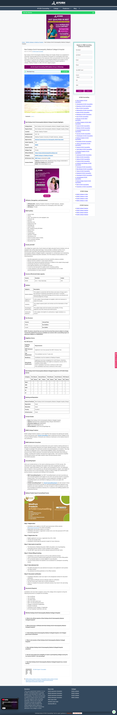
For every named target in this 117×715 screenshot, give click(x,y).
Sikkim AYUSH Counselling (82, 157)
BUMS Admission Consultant (55, 695)
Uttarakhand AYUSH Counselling (84, 104)
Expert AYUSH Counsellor (116, 360)
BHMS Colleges (75, 693)
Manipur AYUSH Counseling (83, 128)
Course (77, 75)
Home (23, 42)
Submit (79, 90)
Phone (77, 64)
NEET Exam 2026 (52, 699)
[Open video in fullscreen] (9, 703)
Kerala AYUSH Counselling (82, 112)
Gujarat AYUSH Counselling (83, 147)
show (32, 116)
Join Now (65, 71)
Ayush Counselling (43, 435)
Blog (75, 8)
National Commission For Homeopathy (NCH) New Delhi (49, 139)
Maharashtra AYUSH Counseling (84, 110)
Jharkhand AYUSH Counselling (83, 155)
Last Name (78, 54)
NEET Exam (38, 158)
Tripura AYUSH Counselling (83, 171)
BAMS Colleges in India (82, 194)
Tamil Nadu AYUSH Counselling (84, 149)
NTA (49, 158)
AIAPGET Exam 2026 (53, 701)
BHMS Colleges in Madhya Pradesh (34, 42)
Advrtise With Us (52, 703)
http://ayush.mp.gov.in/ (33, 527)
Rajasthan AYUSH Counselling (83, 106)
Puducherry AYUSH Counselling (84, 186)
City (77, 80)
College (56, 8)
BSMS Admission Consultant (55, 697)
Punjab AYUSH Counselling (83, 161)
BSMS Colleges (75, 697)
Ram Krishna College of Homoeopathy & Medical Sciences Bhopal (39, 680)
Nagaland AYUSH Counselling (83, 173)
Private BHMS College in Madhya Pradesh (49, 678)
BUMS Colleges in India (82, 198)
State (77, 85)
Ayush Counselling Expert (50, 483)
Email (77, 59)
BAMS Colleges (75, 691)
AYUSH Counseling (43, 8)
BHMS (36, 144)
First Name (78, 49)
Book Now (46, 195)
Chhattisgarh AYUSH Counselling (84, 135)
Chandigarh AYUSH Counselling (84, 175)
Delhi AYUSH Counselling (82, 184)
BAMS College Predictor (82, 208)
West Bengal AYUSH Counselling (84, 169)
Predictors (66, 8)
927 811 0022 (77, 713)
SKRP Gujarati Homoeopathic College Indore (35, 681)
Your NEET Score (79, 70)
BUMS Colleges (75, 695)
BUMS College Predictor (82, 214)
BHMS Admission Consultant (55, 693)
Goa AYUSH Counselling (82, 116)
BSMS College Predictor (82, 212)
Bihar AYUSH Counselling (82, 108)
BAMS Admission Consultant (55, 691)
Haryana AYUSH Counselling (83, 133)
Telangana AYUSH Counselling (83, 167)
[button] (79, 8)
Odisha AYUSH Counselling (83, 159)
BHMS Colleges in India (82, 196)
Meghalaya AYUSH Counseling (83, 114)
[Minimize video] (18, 698)
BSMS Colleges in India (82, 200)
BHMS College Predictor (82, 210)
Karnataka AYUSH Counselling (83, 141)
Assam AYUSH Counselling (83, 125)
